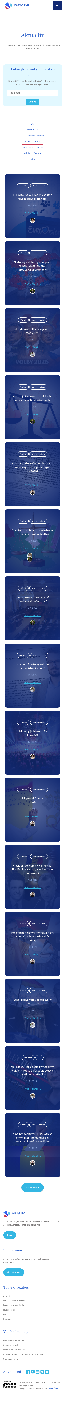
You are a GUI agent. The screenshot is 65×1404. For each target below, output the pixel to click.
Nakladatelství (9, 1310)
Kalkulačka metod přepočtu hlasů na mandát (23, 1354)
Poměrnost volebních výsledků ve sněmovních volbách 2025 (32, 532)
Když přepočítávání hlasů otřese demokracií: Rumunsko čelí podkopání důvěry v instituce (32, 1137)
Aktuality (7, 1296)
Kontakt (7, 1319)
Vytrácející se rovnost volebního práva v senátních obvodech (33, 397)
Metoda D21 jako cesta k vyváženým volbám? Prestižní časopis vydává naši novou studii (32, 1070)
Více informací (13, 1272)
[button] (57, 5)
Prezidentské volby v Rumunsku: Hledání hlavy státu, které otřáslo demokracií (32, 869)
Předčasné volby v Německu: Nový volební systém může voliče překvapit (32, 936)
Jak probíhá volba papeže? (32, 800)
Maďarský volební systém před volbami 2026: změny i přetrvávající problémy (32, 265)
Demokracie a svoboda (13, 1305)
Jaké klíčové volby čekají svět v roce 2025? (33, 1001)
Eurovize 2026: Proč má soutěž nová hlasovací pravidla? (32, 196)
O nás (9, 1235)
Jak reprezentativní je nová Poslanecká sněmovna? (32, 599)
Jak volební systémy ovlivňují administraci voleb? (32, 666)
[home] (16, 5)
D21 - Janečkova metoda (14, 1301)
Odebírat (32, 102)
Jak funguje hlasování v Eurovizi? (32, 733)
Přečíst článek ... (32, 213)
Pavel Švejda (54, 1389)
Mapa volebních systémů (14, 1350)
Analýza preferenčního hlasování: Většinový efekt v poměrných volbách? (32, 467)
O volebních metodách (13, 1341)
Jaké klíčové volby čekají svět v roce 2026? (33, 330)
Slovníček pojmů (10, 1359)
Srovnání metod (10, 1345)
